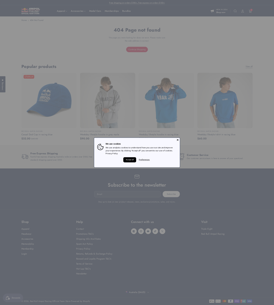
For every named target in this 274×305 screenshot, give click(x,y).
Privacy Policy (112, 153)
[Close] (177, 139)
